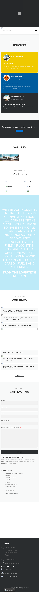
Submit (19, 452)
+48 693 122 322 (10, 559)
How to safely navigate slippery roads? (17, 325)
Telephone (5, 420)
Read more (19, 375)
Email (3, 414)
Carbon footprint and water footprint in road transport (18, 367)
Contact (19, 131)
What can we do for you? (11, 427)
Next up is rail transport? (12, 352)
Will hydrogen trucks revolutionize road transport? (19, 359)
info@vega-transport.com (11, 493)
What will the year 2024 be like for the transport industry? (17, 318)
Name (3, 400)
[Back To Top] (19, 583)
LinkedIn (10, 569)
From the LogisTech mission (19, 274)
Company (4, 407)
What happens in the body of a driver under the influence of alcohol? (19, 311)
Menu (35, 30)
